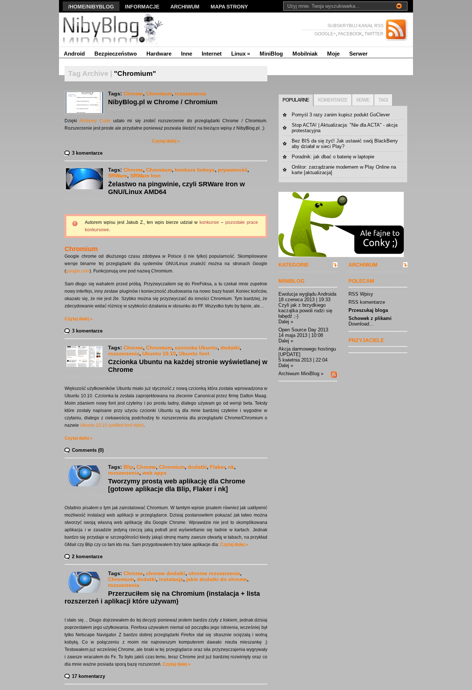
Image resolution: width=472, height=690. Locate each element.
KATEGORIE (293, 265)
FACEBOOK (349, 33)
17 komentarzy (88, 676)
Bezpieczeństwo (115, 53)
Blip (128, 467)
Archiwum (184, 7)
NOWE (362, 100)
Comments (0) (88, 450)
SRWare (117, 176)
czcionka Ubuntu (196, 348)
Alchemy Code (94, 120)
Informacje (142, 7)
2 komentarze (87, 556)
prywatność (232, 170)
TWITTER (373, 33)
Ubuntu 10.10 (159, 353)
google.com (78, 271)
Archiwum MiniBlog (298, 373)
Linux (240, 53)
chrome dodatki (165, 573)
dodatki (230, 348)
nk (231, 467)
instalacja (171, 579)
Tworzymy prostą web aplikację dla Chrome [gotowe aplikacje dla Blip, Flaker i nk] (176, 485)
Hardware (158, 53)
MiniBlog (271, 53)
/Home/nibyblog (91, 7)
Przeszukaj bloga (368, 310)
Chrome (133, 93)
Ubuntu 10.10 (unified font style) (112, 425)
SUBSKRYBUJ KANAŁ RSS (355, 25)
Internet (212, 53)
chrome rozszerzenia (214, 573)
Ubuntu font (194, 353)
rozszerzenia (190, 93)
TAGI (383, 100)
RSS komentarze (366, 302)
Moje (333, 53)
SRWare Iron (145, 176)
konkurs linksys (195, 170)
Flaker (217, 467)
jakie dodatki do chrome (216, 579)
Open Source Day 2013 (303, 329)
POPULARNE (295, 100)
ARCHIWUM (363, 265)
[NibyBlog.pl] (130, 29)
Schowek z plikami (370, 318)
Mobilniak (304, 53)
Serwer (358, 53)
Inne (186, 53)
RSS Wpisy (360, 294)
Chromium (159, 93)
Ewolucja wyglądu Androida (307, 294)
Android (74, 53)
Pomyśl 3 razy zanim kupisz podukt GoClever (341, 114)
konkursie (209, 222)
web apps (154, 473)
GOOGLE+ (325, 33)
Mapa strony (229, 7)
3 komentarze (87, 153)
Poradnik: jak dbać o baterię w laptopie (333, 156)
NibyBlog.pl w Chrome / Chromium (163, 102)
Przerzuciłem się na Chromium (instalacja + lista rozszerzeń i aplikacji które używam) (162, 597)
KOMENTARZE (332, 100)
